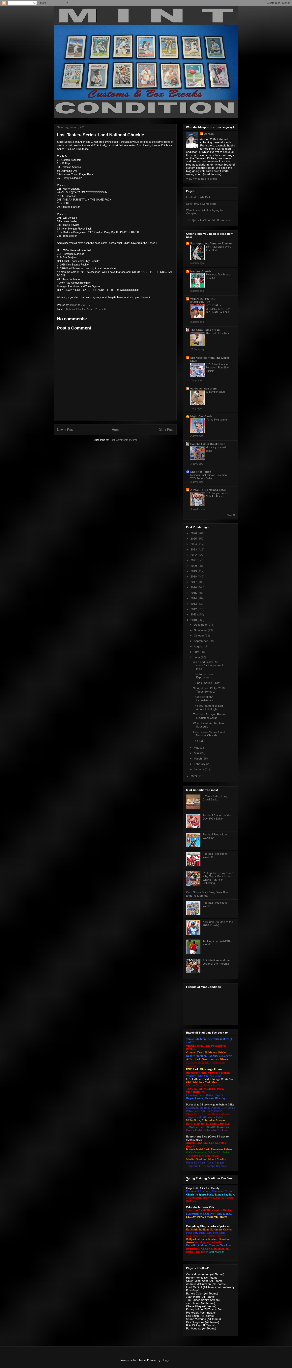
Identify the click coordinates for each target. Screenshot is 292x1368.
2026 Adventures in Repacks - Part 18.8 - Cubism (218, 368)
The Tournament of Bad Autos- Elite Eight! (208, 707)
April (197, 753)
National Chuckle (76, 309)
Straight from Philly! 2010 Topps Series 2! (209, 690)
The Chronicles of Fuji (205, 329)
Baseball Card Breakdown (207, 444)
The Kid (198, 740)
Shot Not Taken (200, 471)
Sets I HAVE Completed (201, 203)
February (200, 763)
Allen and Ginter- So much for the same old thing (208, 665)
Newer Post (65, 429)
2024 (194, 543)
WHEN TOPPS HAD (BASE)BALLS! (203, 300)
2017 (194, 581)
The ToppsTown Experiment (203, 675)
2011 (193, 614)
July (197, 651)
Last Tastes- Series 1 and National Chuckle (209, 734)
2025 (194, 538)
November (201, 630)
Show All (231, 515)
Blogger (165, 1360)
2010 (194, 620)
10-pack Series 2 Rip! (206, 682)
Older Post (166, 429)
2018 (194, 576)
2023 (194, 549)
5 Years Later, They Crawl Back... (215, 797)
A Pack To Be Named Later (208, 489)
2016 (194, 587)
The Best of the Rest (218, 333)
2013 (194, 603)
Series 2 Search (96, 309)
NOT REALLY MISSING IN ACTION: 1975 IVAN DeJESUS (218, 309)
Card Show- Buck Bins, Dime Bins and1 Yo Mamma (207, 894)
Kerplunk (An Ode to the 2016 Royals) (218, 923)
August (198, 646)
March (198, 758)
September (201, 640)
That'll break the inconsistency (203, 698)
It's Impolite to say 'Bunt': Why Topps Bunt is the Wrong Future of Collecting (218, 878)
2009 (194, 776)
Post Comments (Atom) (123, 439)
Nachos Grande (200, 271)
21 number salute (215, 391)
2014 (194, 598)
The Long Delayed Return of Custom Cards (209, 716)
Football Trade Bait (198, 197)
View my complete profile (202, 178)
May (197, 747)
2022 (194, 554)
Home (116, 429)
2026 (194, 533)
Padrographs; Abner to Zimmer (211, 243)
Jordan (209, 133)
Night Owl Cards (201, 416)
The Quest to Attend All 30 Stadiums (208, 220)
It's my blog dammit (217, 419)
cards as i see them (203, 388)
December (201, 624)
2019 (194, 571)
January (199, 769)
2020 (194, 565)
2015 (194, 592)
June (197, 657)
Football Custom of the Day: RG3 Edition (217, 817)
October (199, 635)
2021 (194, 560)
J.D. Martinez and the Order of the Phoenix (216, 962)
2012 (194, 609)
